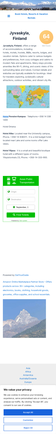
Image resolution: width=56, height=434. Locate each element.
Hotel (5, 116)
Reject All (28, 428)
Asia (28, 368)
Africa (28, 371)
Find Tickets (22, 215)
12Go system (23, 220)
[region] (28, 409)
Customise (28, 420)
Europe (28, 382)
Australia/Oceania (28, 378)
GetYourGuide (22, 275)
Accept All (28, 412)
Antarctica (28, 375)
